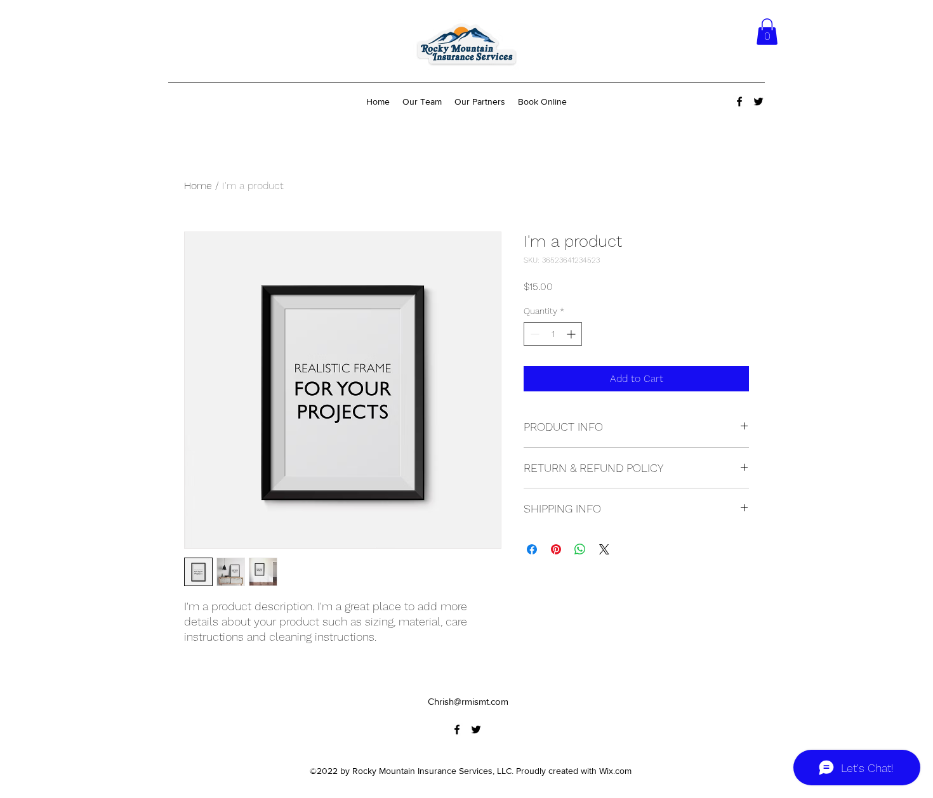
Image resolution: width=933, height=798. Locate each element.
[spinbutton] (552, 334)
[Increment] (572, 334)
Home (198, 186)
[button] (767, 31)
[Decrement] (533, 334)
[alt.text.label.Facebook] (739, 101)
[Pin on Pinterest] (556, 549)
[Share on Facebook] (531, 549)
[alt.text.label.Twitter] (758, 101)
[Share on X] (604, 549)
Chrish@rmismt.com (468, 701)
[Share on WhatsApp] (580, 549)
